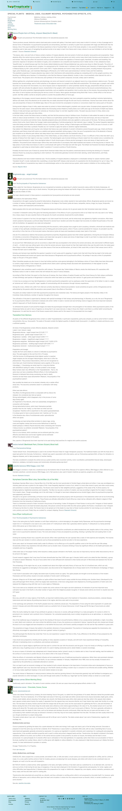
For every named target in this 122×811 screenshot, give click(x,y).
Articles (11, 804)
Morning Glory (12, 29)
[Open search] (113, 7)
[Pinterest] (67, 798)
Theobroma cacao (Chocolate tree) (45, 23)
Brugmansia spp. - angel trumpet (25, 174)
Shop (67, 7)
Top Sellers (82, 7)
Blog (10, 802)
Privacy (27, 802)
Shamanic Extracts (30, 51)
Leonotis (10, 24)
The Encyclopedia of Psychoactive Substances (31, 518)
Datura (10, 19)
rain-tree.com (20, 749)
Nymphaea (11, 26)
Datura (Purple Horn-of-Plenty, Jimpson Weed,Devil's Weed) (35, 33)
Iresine (10, 22)
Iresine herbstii (18, 444)
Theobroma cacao (19, 687)
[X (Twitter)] (61, 798)
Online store (12, 798)
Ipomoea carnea (19, 680)
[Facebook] (59, 798)
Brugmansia (11, 20)
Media (42, 802)
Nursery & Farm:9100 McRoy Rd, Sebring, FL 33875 (93, 803)
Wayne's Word (22, 167)
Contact (42, 798)
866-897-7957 (45, 800)
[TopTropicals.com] (19, 7)
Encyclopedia (12, 800)
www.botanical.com (24, 691)
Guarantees (28, 800)
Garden (74, 7)
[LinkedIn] (69, 798)
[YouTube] (63, 798)
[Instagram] (65, 798)
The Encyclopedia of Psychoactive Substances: (31, 183)
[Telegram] (72, 798)
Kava (9, 27)
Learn (92, 7)
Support (106, 7)
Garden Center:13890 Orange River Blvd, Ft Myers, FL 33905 (96, 799)
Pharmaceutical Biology (23, 448)
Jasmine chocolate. (24, 783)
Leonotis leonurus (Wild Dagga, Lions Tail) (28, 466)
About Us (27, 804)
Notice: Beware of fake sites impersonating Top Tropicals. (61, 807)
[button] (113, 1)
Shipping (27, 798)
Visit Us (99, 7)
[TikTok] (74, 798)
